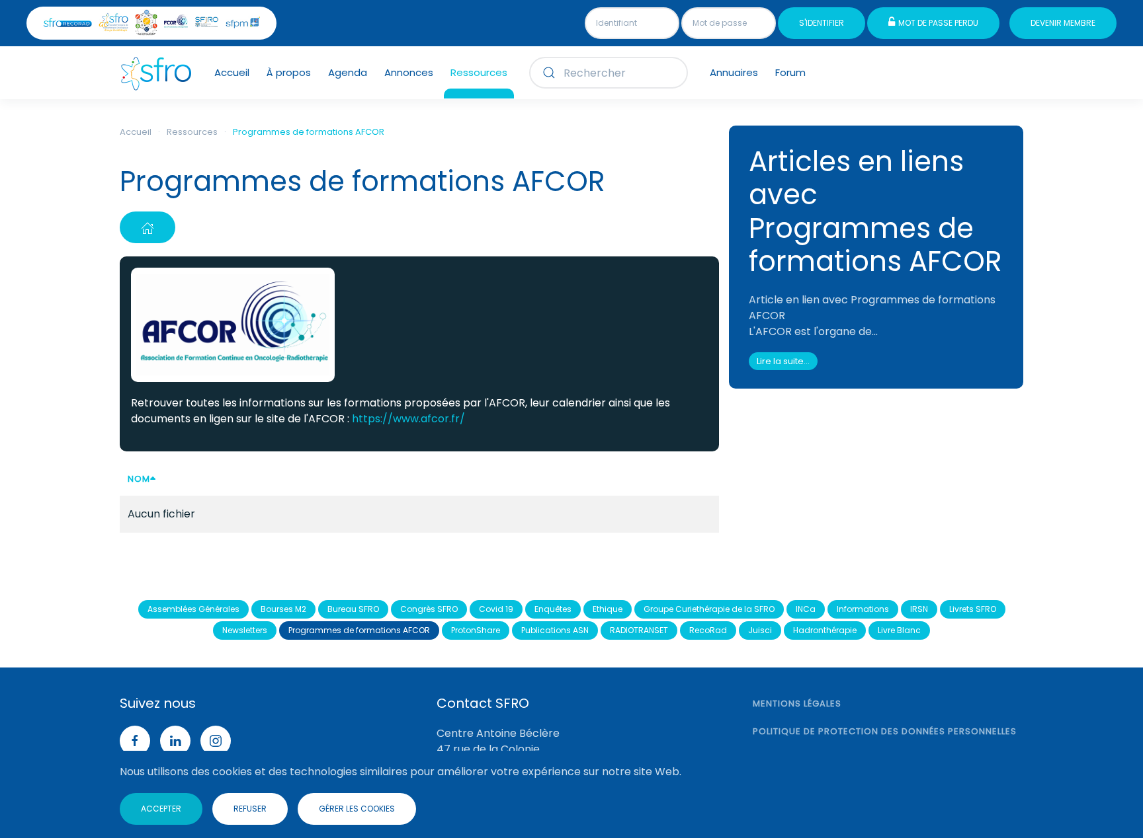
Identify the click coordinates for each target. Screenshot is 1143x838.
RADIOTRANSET (639, 630)
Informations (863, 609)
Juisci (760, 630)
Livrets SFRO (972, 609)
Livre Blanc (899, 630)
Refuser (250, 808)
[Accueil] (147, 227)
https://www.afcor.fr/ (408, 418)
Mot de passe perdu (938, 22)
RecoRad (708, 630)
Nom (139, 479)
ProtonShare (475, 630)
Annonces (408, 72)
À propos (289, 72)
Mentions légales (797, 703)
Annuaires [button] (734, 72)
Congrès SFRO (429, 609)
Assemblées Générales (193, 609)
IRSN (919, 609)
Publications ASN (555, 630)
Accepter (161, 808)
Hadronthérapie (825, 630)
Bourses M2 (283, 609)
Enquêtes (553, 609)
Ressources (478, 72)
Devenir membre (1063, 22)
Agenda (347, 72)
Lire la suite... (783, 361)
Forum (790, 72)
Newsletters (244, 630)
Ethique (607, 609)
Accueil (231, 72)
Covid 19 (496, 609)
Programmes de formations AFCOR (359, 630)
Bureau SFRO (353, 609)
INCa (806, 609)
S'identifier (821, 22)
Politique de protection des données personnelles (885, 731)
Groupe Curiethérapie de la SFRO (709, 609)
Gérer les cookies (357, 808)
